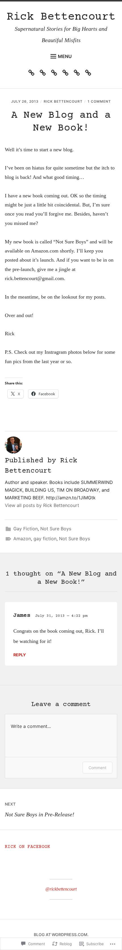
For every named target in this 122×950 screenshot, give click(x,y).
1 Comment (99, 101)
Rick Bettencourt (61, 17)
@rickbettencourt (61, 889)
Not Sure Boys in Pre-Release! (39, 809)
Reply (19, 654)
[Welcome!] (33, 73)
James (21, 615)
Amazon (22, 538)
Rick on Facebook (27, 846)
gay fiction (44, 538)
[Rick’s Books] (55, 73)
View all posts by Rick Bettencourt (42, 505)
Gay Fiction (25, 528)
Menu (65, 56)
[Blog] (89, 73)
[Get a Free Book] (67, 73)
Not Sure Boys (55, 528)
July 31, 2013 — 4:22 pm (61, 616)
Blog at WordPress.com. (61, 934)
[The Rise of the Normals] (44, 73)
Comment (97, 767)
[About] (78, 73)
